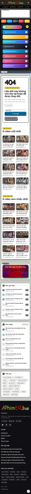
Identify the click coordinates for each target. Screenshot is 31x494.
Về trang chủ (12, 118)
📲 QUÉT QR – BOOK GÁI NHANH (10, 32)
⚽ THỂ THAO (27, 21)
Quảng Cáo (4, 433)
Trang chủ (6, 6)
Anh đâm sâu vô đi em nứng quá (10, 451)
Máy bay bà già (21, 383)
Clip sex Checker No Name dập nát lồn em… (13, 457)
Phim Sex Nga (14, 394)
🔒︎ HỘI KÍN (4, 21)
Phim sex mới (6, 394)
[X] (6, 424)
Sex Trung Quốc (7, 391)
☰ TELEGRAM (9, 21)
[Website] (10, 424)
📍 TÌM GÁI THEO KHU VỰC (9, 46)
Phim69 (4, 413)
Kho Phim (21, 6)
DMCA (3, 438)
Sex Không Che (16, 391)
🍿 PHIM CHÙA (15, 21)
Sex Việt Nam (18, 377)
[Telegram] (2, 424)
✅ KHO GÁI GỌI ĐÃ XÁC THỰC (10, 41)
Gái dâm (24, 391)
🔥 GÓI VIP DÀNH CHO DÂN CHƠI (10, 51)
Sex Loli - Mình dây (8, 377)
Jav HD (17, 388)
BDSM (5, 383)
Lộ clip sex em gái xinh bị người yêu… (12, 449)
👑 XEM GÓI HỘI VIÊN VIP (8, 36)
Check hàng (13, 380)
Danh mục (12, 420)
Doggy (5, 385)
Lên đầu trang (5, 489)
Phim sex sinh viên (23, 380)
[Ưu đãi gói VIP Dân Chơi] (15, 271)
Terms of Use (5, 441)
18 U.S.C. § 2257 (5, 435)
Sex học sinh (12, 383)
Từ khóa (19, 420)
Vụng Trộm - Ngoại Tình (14, 385)
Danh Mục (14, 6)
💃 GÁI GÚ (21, 21)
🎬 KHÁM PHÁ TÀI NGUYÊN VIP (10, 56)
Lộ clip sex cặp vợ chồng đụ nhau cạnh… (13, 454)
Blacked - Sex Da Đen (8, 388)
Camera (5, 380)
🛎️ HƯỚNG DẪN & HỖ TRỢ (9, 65)
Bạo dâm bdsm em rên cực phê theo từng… (13, 463)
